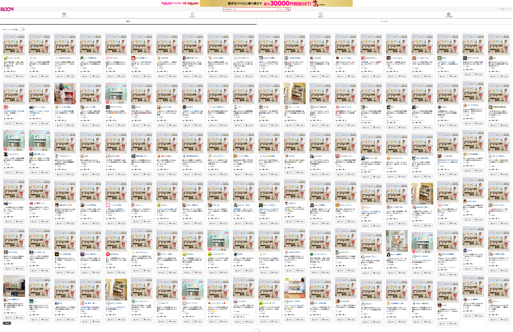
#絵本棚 (95, 307)
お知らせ (320, 15)
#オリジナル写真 (61, 111)
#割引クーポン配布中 (115, 209)
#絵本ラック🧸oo (265, 62)
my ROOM (449, 15)
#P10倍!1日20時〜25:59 (13, 111)
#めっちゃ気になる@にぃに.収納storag (448, 162)
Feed (64, 15)
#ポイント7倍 (394, 162)
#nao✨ (39, 113)
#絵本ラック (33, 111)
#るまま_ (313, 66)
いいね (20, 76)
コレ (9, 76)
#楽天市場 (86, 307)
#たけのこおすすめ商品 (165, 209)
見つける (192, 15)
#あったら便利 (85, 309)
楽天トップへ (506, 9)
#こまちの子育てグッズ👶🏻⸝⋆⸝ (499, 259)
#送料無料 (237, 209)
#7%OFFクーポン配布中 (370, 212)
